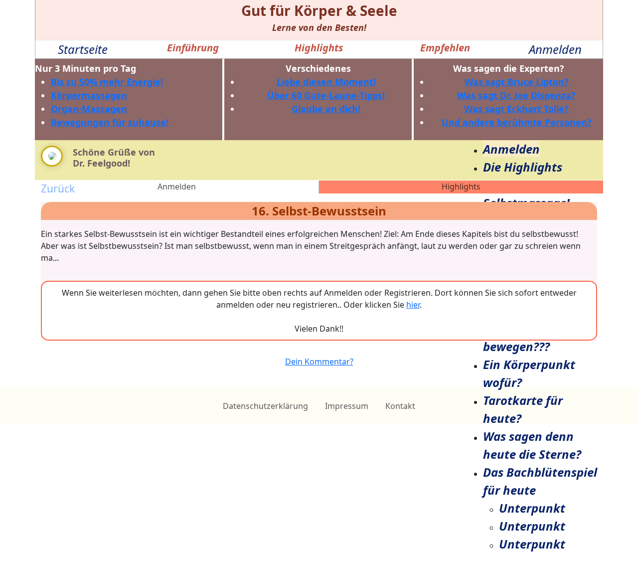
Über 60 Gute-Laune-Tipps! (326, 95)
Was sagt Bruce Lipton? (517, 82)
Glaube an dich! (326, 109)
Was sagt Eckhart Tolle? (516, 109)
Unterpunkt (532, 508)
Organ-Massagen (89, 109)
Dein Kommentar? (319, 361)
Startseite (83, 49)
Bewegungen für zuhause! (109, 122)
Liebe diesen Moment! (326, 82)
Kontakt (400, 405)
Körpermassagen (89, 95)
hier (413, 304)
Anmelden (555, 49)
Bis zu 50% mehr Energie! (107, 82)
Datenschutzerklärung (265, 405)
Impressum (346, 405)
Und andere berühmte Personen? (517, 122)
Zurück (58, 188)
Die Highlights (522, 167)
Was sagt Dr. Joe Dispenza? (516, 95)
